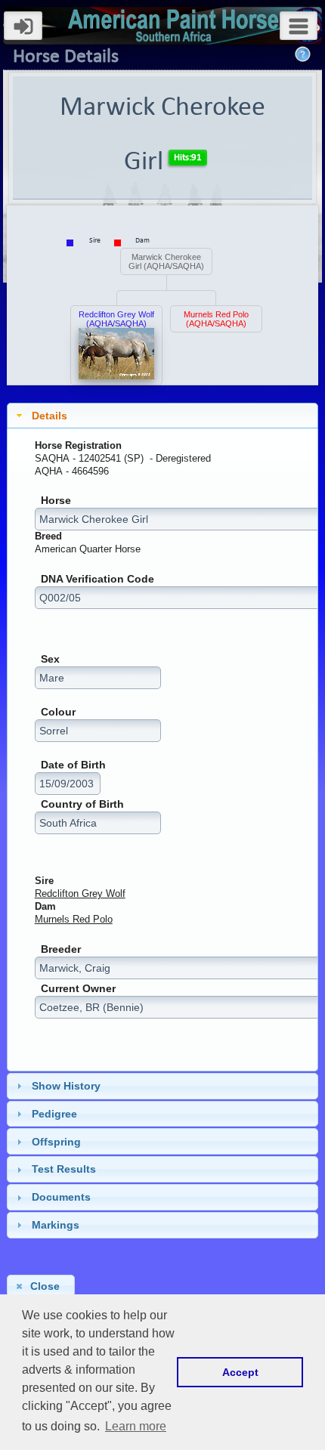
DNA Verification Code (97, 579)
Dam (45, 906)
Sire (44, 880)
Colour (58, 712)
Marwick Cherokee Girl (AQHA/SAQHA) (166, 261)
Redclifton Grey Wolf (80, 893)
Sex (50, 659)
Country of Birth (82, 804)
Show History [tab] (66, 1086)
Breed (48, 536)
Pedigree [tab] (54, 1114)
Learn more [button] (135, 1426)
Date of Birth (73, 765)
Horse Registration (78, 445)
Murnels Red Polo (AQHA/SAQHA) (216, 319)
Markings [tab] (55, 1225)
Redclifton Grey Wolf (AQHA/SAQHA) (116, 319)
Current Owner (78, 988)
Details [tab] (49, 416)
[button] (40, 1286)
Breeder (61, 949)
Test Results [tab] (64, 1169)
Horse (56, 500)
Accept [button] (240, 1372)
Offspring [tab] (56, 1142)
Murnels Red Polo (74, 919)
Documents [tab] (61, 1197)
